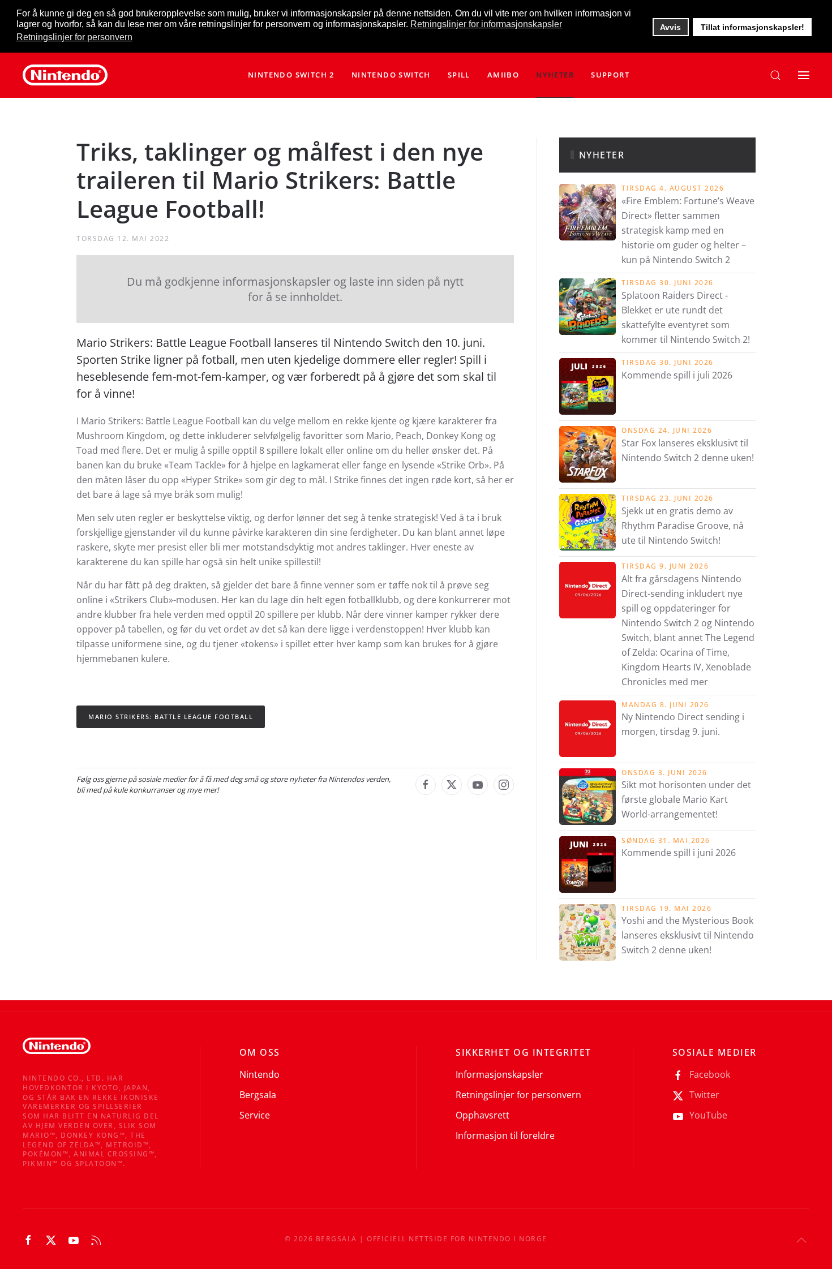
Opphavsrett (482, 1115)
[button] (391, 75)
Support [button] (610, 75)
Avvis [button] (670, 27)
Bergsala (257, 1095)
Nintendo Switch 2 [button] (291, 75)
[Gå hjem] (65, 75)
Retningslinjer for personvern (518, 1095)
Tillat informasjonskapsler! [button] (752, 27)
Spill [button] (459, 75)
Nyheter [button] (555, 75)
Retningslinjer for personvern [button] (74, 37)
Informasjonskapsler (499, 1074)
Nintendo (259, 1074)
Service (254, 1115)
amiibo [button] (503, 75)
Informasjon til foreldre (505, 1135)
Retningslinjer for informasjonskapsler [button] (486, 24)
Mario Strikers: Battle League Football (170, 716)
